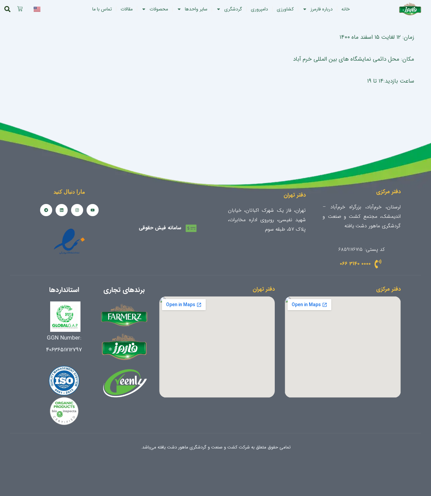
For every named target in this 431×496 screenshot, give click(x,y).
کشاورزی (285, 9)
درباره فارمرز (321, 9)
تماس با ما (102, 9)
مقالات (127, 9)
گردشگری (233, 9)
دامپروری (259, 9)
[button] (7, 9)
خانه (345, 9)
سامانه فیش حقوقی (160, 228)
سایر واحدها (196, 9)
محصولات (159, 9)
